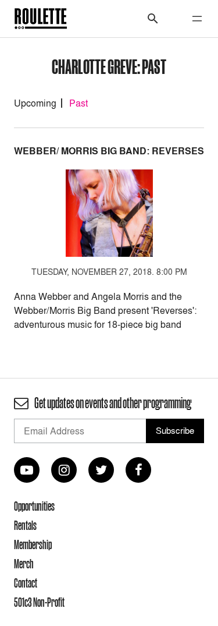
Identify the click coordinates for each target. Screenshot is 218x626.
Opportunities (34, 506)
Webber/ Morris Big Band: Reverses (109, 151)
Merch (24, 563)
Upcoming (35, 103)
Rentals (25, 525)
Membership (33, 544)
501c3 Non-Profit (39, 602)
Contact (25, 582)
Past (78, 103)
